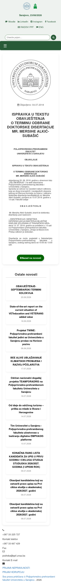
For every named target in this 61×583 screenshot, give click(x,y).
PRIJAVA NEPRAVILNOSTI (16, 567)
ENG (40, 27)
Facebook (51, 21)
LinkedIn (24, 21)
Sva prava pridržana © (14, 576)
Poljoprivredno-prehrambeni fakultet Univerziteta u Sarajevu (28, 578)
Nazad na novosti (31, 258)
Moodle (11, 21)
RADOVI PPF (27, 27)
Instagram (37, 21)
